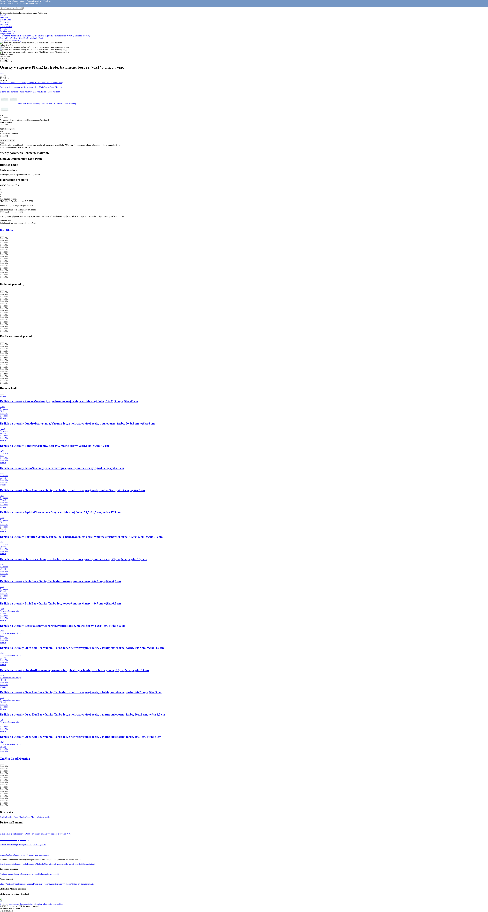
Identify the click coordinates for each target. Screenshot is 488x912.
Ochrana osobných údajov (28, 904)
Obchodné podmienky (9, 904)
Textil (16, 38)
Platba (40, 874)
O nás (15, 884)
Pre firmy (59, 884)
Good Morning (32, 817)
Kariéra (52, 884)
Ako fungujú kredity (51, 874)
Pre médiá (67, 884)
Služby (3, 884)
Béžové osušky (44, 817)
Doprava (17, 874)
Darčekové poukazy (41, 884)
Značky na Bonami (25, 884)
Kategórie (10, 38)
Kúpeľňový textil (25, 38)
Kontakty (9, 884)
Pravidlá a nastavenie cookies (51, 904)
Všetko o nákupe (7, 874)
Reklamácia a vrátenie (29, 874)
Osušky (42, 38)
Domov (3, 38)
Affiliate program (78, 884)
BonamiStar (89, 884)
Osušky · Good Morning (16, 817)
